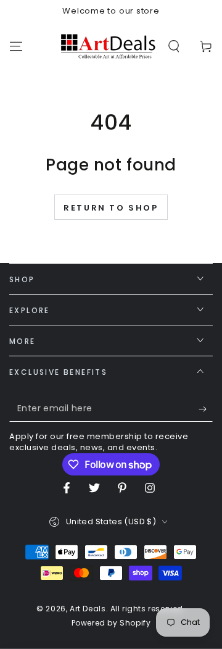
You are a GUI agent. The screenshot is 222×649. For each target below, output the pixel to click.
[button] (174, 46)
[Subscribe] (206, 409)
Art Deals (87, 608)
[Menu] (16, 46)
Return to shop (111, 208)
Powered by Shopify (111, 623)
